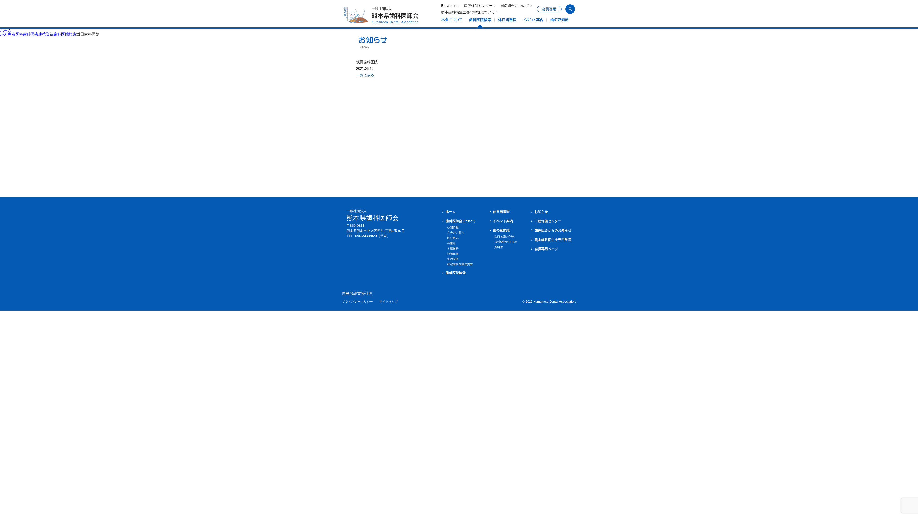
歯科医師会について (461, 221)
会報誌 (451, 243)
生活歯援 (453, 259)
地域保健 (453, 253)
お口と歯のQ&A (504, 236)
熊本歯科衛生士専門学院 (553, 240)
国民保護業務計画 (357, 294)
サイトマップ (388, 301)
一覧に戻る (365, 75)
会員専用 (549, 9)
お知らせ (541, 212)
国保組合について (514, 6)
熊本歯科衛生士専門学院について (468, 12)
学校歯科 (453, 248)
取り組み (453, 238)
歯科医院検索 (456, 273)
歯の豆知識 (501, 230)
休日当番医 (501, 212)
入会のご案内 (455, 232)
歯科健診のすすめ (505, 241)
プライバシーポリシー (357, 301)
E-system (448, 6)
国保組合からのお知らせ (553, 230)
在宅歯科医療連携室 (460, 264)
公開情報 (453, 227)
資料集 (498, 247)
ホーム (5, 30)
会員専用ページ (546, 249)
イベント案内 (503, 221)
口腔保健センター (478, 6)
